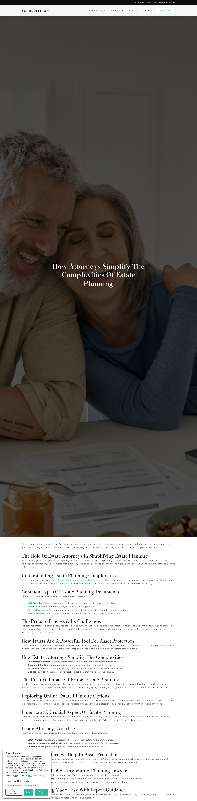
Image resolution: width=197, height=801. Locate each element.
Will (30, 603)
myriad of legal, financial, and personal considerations (76, 580)
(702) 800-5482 (165, 11)
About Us (133, 10)
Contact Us (148, 10)
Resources (116, 10)
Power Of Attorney (38, 610)
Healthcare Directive (39, 613)
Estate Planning (96, 10)
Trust (30, 606)
